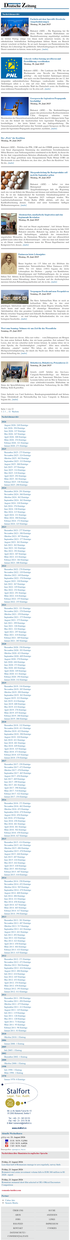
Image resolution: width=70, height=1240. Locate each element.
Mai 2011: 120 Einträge (14, 1018)
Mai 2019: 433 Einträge (14, 707)
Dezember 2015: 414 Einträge (17, 842)
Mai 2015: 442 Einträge (14, 862)
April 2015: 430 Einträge (15, 865)
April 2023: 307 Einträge (15, 554)
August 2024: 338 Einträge (16, 503)
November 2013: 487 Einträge (17, 923)
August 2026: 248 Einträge (16, 425)
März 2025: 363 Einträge (15, 478)
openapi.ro (16, 1149)
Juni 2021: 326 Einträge (15, 626)
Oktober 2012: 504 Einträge (16, 965)
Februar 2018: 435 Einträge (16, 754)
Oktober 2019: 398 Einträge (16, 692)
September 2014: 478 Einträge (17, 890)
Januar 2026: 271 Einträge (16, 445)
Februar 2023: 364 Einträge (16, 559)
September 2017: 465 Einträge (17, 773)
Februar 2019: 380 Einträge (16, 715)
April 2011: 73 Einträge (14, 1021)
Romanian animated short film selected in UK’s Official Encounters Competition (31, 1183)
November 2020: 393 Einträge (17, 650)
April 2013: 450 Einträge (15, 943)
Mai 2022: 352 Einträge (14, 590)
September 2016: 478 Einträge (17, 812)
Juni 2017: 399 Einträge (15, 782)
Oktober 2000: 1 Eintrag (15, 1063)
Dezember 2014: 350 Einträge (17, 881)
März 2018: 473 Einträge (15, 751)
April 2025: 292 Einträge (15, 476)
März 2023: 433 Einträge (15, 556)
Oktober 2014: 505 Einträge (16, 887)
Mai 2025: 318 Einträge (14, 473)
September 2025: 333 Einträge (17, 461)
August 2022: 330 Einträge (16, 581)
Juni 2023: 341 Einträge (15, 548)
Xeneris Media (11, 1202)
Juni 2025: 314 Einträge (15, 470)
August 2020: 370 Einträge (16, 659)
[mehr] (45, 49)
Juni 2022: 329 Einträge (15, 587)
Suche (52, 1210)
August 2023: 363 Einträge (16, 542)
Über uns (18, 1210)
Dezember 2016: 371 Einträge (17, 803)
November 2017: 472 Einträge (17, 767)
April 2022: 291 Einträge (15, 592)
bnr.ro (23, 1149)
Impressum (52, 1223)
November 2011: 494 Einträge (17, 1001)
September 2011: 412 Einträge (17, 1007)
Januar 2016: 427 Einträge (16, 835)
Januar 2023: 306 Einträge (16, 562)
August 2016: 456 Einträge (16, 815)
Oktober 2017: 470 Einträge (16, 770)
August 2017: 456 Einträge (16, 776)
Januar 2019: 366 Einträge (16, 718)
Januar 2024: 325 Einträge (16, 523)
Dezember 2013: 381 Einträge (17, 920)
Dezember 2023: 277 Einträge (17, 530)
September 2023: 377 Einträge (17, 539)
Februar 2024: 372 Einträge (16, 520)
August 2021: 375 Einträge (16, 620)
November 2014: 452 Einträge (17, 884)
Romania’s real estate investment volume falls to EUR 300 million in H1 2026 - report (33, 1173)
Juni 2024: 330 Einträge (15, 509)
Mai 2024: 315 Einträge (14, 512)
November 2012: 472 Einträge (17, 962)
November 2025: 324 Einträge (17, 455)
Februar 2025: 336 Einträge (16, 481)
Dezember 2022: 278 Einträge (17, 569)
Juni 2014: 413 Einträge (15, 898)
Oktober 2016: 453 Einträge (16, 809)
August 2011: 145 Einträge (16, 1010)
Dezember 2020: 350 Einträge (17, 647)
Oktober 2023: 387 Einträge (16, 536)
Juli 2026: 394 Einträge (14, 428)
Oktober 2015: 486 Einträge (16, 848)
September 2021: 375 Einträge (17, 617)
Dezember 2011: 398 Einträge (17, 998)
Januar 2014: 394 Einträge (16, 913)
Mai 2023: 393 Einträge (14, 551)
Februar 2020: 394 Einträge (16, 676)
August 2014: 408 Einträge (16, 893)
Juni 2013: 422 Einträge (15, 937)
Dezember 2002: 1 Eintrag (15, 1056)
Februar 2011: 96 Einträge (15, 1027)
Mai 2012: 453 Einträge (14, 979)
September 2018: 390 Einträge (17, 734)
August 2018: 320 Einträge (16, 737)
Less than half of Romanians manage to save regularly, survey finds (31, 1164)
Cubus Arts (10, 1200)
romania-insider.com (11, 1190)
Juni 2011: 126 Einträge (15, 1015)
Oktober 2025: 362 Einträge (16, 458)
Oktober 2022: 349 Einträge (16, 575)
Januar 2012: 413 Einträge (16, 991)
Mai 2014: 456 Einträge (14, 901)
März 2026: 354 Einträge (15, 440)
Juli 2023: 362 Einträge (14, 545)
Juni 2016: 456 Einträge (15, 821)
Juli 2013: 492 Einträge (14, 935)
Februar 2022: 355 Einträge (16, 598)
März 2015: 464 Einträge (15, 868)
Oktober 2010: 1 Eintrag (15, 1037)
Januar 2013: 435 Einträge (16, 952)
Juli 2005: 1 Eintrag (13, 1050)
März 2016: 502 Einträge (15, 829)
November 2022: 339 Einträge (17, 572)
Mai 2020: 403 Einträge (14, 668)
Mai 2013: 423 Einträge (14, 940)
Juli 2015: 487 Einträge (14, 857)
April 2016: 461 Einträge (15, 826)
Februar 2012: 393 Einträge (16, 988)
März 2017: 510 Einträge (15, 790)
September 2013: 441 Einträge (17, 929)
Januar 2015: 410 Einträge (16, 874)
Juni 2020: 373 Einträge (15, 665)
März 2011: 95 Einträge (14, 1024)
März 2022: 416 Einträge (15, 595)
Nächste (15, 411)
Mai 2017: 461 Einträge (14, 784)
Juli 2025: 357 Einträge (14, 467)
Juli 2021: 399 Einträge (14, 623)
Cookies (52, 1228)
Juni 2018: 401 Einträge (15, 743)
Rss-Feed (18, 1223)
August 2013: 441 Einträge (16, 932)
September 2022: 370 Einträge (17, 578)
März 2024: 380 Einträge (15, 517)
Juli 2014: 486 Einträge (14, 896)
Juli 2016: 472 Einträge (14, 818)
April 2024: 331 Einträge (15, 515)
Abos (18, 1214)
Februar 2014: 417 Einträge (16, 910)
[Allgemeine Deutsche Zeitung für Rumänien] (23, 5)
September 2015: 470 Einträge (17, 851)
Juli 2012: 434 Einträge (14, 974)
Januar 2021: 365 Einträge (16, 640)
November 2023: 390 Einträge (17, 533)
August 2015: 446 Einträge (16, 854)
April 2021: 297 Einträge (15, 631)
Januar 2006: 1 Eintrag (14, 1043)
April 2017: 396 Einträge (15, 787)
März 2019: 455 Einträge (15, 712)
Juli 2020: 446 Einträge (14, 662)
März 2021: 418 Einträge (15, 634)
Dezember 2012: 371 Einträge (17, 959)
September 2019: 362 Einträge (17, 695)
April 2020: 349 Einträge (15, 670)
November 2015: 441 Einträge (17, 845)
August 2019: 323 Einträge (16, 698)
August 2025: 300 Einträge (16, 464)
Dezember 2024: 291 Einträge (17, 491)
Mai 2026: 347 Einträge (14, 434)
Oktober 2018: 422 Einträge (16, 731)
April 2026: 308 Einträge (15, 437)
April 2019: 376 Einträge (15, 709)
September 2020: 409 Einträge (17, 656)
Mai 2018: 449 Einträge (14, 745)
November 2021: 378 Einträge (17, 611)
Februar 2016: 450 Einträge (16, 832)
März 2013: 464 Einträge (15, 946)
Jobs (17, 1219)
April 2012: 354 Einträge (15, 982)
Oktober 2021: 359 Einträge (16, 614)
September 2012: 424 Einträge (17, 968)
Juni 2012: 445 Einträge (15, 976)
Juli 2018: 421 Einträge (14, 740)
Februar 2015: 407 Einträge (16, 871)
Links (52, 1219)
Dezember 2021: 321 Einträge (17, 608)
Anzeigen (52, 1214)
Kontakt (18, 1228)
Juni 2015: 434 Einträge (15, 859)
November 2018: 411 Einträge (17, 728)
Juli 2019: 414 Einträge (14, 701)
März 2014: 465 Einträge (15, 907)
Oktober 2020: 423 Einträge (16, 653)
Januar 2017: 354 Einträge (16, 796)
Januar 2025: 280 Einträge (16, 484)
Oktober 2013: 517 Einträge (16, 926)
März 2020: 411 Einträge (15, 673)
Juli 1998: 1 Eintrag (13, 1069)
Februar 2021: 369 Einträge (16, 637)
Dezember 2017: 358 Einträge (17, 764)
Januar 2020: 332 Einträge (16, 679)
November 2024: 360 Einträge (17, 494)
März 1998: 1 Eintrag (13, 1072)
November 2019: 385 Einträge (17, 689)
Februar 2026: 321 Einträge (16, 442)
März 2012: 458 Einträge (15, 985)
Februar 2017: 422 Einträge (16, 793)
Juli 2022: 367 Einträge (14, 584)
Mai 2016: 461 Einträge (14, 823)
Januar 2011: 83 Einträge (15, 1030)
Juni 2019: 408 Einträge (15, 704)
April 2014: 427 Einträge (15, 904)
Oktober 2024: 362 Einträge (16, 497)
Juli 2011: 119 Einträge (14, 1012)
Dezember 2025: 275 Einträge (17, 452)
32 (9, 411)
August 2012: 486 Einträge (16, 971)
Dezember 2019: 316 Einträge (17, 686)
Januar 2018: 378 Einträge (16, 757)
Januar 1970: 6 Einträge (14, 1079)
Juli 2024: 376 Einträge (14, 506)
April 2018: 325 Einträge (15, 748)
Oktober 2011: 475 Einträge (16, 1004)
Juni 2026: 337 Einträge (15, 431)
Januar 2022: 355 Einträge (16, 601)
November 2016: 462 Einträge (17, 806)
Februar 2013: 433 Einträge (16, 949)
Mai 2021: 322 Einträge (14, 629)
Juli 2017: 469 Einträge (14, 779)
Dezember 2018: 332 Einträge (17, 725)
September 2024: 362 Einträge (17, 500)
